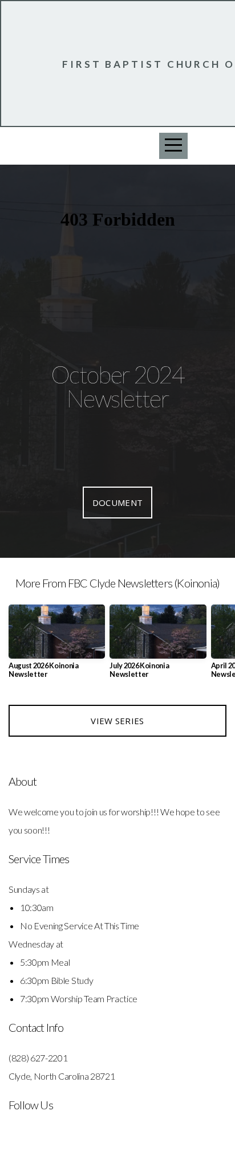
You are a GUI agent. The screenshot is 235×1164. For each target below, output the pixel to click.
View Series (117, 720)
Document (117, 502)
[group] (57, 646)
